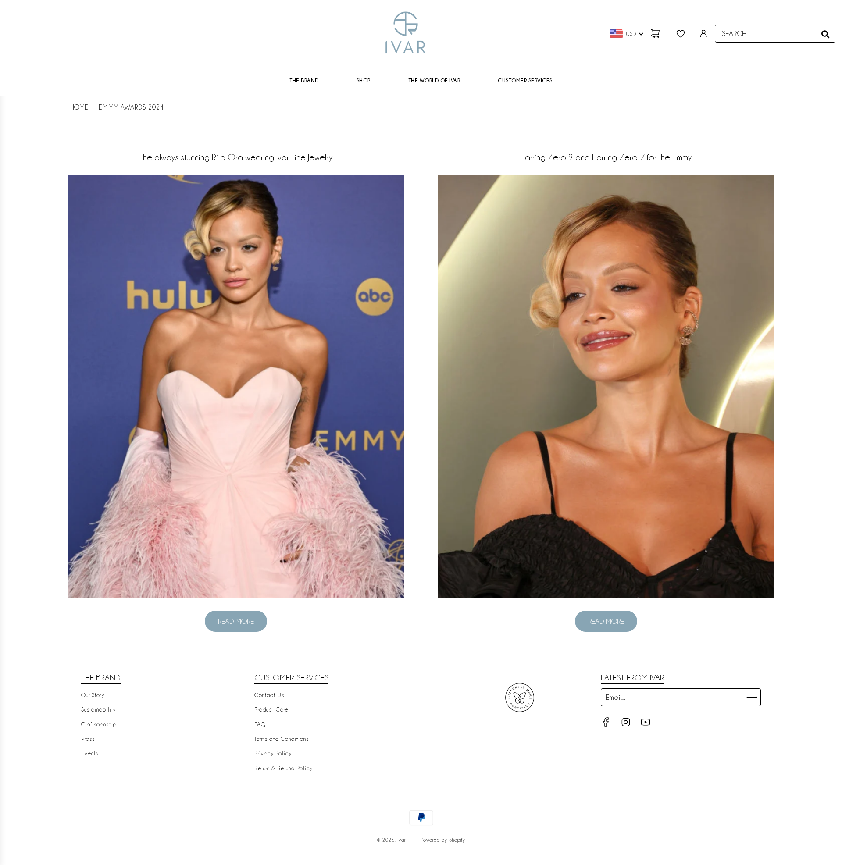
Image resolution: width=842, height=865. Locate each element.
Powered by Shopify (443, 840)
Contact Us (269, 695)
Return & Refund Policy (283, 768)
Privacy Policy (273, 753)
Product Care (271, 709)
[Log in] (703, 33)
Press (88, 739)
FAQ (260, 724)
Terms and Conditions (281, 739)
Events (89, 753)
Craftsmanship (99, 724)
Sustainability (98, 709)
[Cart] (656, 33)
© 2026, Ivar (391, 840)
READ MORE (236, 621)
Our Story (92, 695)
